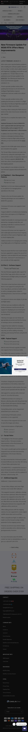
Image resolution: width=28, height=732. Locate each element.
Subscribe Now (20, 369)
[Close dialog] (27, 357)
